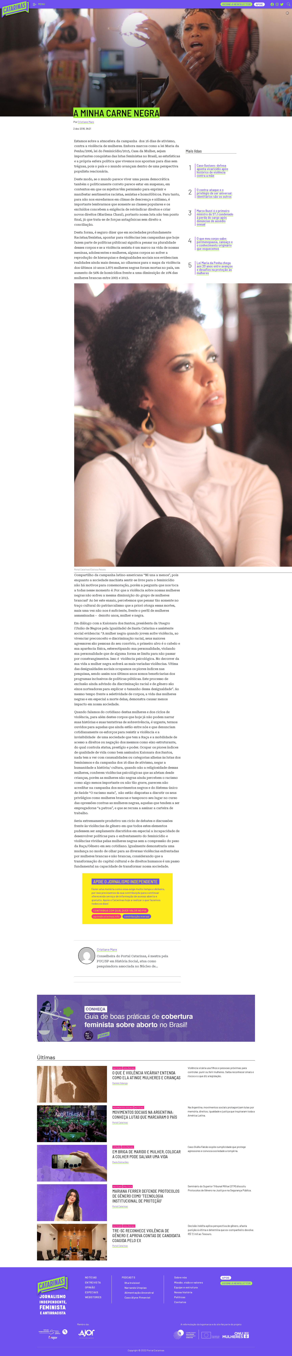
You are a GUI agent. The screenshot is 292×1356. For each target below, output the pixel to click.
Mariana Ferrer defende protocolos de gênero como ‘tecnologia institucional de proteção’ (145, 1196)
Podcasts (128, 1277)
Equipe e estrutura (186, 1287)
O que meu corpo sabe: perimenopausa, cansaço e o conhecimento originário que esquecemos (215, 243)
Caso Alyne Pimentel (137, 1297)
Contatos (180, 1302)
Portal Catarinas (120, 1122)
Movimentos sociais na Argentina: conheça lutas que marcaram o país (144, 1114)
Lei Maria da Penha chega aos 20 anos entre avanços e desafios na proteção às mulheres (215, 268)
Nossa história (183, 1292)
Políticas (179, 1297)
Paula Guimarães (120, 1162)
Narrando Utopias (136, 1287)
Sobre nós (180, 1277)
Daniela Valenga (120, 1083)
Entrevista (93, 1282)
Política (128, 1186)
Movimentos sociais (123, 1107)
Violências (129, 1068)
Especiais (91, 1292)
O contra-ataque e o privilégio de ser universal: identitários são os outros (214, 193)
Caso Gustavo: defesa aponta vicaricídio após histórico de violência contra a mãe (212, 170)
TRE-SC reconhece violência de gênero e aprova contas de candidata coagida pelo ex (146, 1235)
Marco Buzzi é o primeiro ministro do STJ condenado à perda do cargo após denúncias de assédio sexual (215, 217)
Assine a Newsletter (236, 4)
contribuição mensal (136, 916)
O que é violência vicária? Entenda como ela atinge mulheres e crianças (146, 1075)
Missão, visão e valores (188, 1282)
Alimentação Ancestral (139, 1292)
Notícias (117, 1068)
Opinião (116, 1147)
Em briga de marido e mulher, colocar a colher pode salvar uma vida (146, 1154)
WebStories (93, 1297)
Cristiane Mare (86, 121)
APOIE (225, 1277)
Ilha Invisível (132, 1282)
